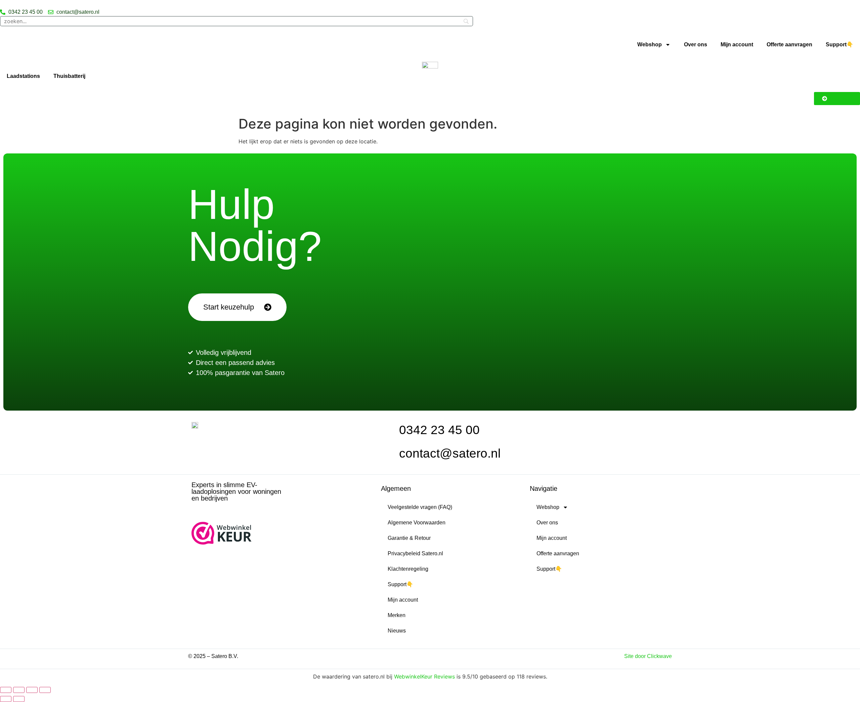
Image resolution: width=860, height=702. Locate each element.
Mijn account (737, 44)
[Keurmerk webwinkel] (221, 542)
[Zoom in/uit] (5, 690)
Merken (396, 615)
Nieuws (397, 631)
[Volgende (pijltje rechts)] (19, 699)
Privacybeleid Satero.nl (415, 553)
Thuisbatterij (69, 76)
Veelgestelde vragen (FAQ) (420, 507)
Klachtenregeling (408, 569)
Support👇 (839, 44)
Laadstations (23, 76)
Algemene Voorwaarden (416, 522)
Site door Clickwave (648, 656)
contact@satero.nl (450, 453)
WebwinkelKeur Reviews (424, 676)
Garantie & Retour (409, 538)
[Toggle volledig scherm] (19, 690)
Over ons (695, 44)
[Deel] (32, 690)
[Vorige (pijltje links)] (5, 699)
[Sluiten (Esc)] (45, 690)
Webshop (649, 44)
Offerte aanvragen (789, 44)
